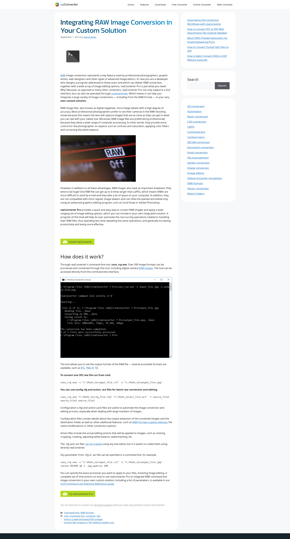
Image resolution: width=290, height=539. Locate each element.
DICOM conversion (198, 142)
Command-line (71, 512)
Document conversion (200, 147)
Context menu (196, 137)
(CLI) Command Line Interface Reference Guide (87, 484)
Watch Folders (195, 193)
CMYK (190, 127)
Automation (194, 111)
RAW (63, 75)
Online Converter (202, 4)
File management (198, 157)
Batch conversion (197, 116)
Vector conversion (198, 188)
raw (98, 516)
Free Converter (179, 4)
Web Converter (225, 4)
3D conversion (196, 106)
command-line (119, 93)
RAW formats (87, 512)
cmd (66, 516)
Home (131, 4)
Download (160, 4)
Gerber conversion (198, 163)
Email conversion (197, 152)
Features (144, 4)
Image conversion (198, 168)
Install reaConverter (80, 242)
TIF (96, 368)
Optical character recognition (204, 178)
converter (90, 516)
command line (77, 516)
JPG (83, 368)
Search (192, 79)
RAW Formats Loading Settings (149, 422)
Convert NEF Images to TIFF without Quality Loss (89, 522)
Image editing (195, 173)
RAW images (146, 268)
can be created (93, 444)
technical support (103, 505)
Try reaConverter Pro (81, 494)
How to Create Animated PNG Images (83, 519)
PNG (88, 368)
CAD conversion (196, 121)
